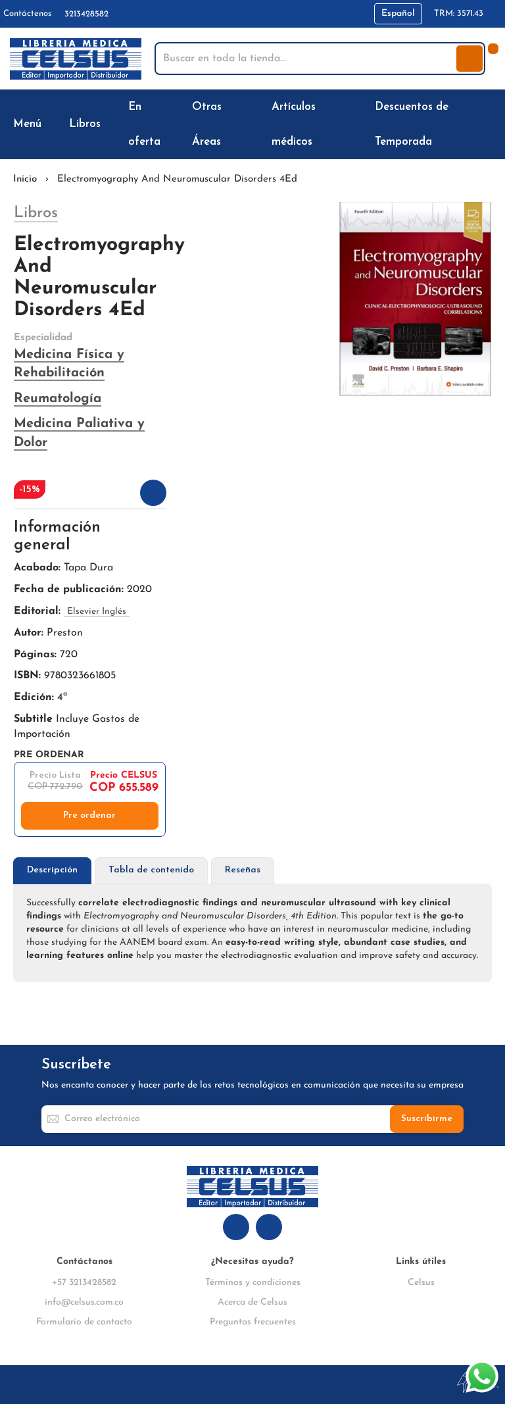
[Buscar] (469, 58)
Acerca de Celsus (252, 1302)
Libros (36, 213)
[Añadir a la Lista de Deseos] (153, 493)
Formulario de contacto (84, 1322)
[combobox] (306, 58)
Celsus (421, 1283)
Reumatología (57, 398)
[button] (398, 13)
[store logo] (75, 59)
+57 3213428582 (84, 1283)
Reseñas (242, 870)
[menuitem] (30, 124)
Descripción (52, 870)
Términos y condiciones (253, 1283)
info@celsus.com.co (84, 1302)
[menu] (252, 124)
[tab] (52, 870)
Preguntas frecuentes (253, 1322)
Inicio (25, 179)
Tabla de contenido (151, 870)
